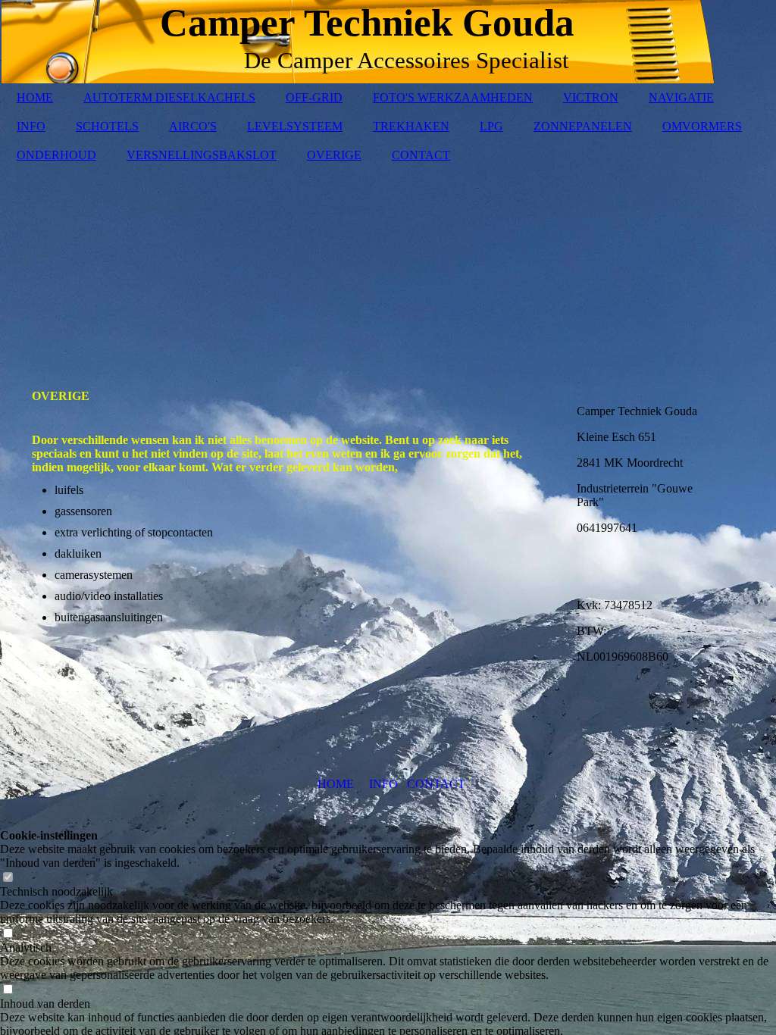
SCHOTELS (107, 126)
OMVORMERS (702, 126)
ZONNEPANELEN (583, 126)
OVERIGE (334, 155)
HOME (35, 97)
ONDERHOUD (56, 155)
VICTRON (590, 97)
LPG (491, 126)
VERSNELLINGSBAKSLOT (202, 155)
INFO (31, 126)
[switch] (7, 877)
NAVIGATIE (681, 97)
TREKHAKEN (411, 126)
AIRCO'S (193, 126)
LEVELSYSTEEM (295, 126)
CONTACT (421, 155)
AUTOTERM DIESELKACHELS (169, 97)
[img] (388, 268)
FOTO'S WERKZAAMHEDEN (453, 97)
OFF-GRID (314, 97)
